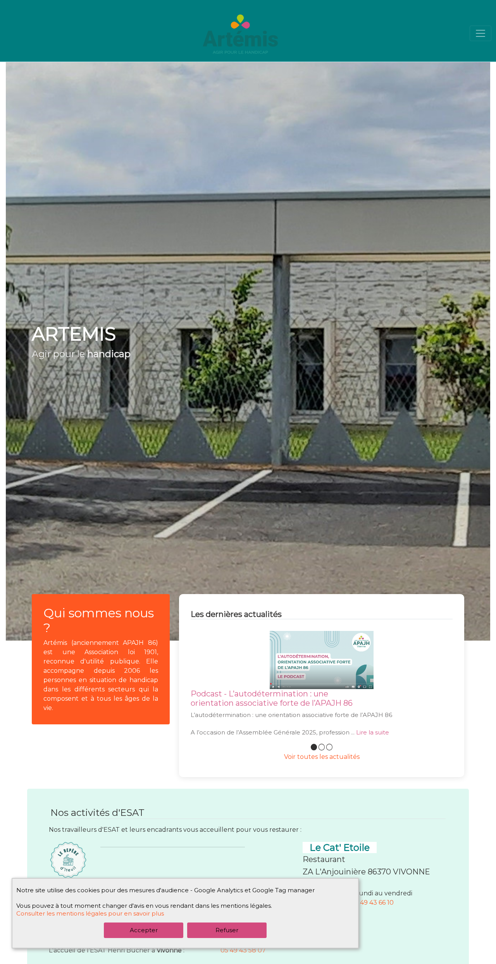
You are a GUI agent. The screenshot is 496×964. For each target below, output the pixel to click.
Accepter (144, 930)
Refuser (226, 930)
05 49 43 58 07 (243, 950)
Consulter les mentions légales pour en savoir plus (90, 913)
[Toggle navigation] (480, 33)
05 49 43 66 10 (372, 902)
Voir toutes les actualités (322, 756)
